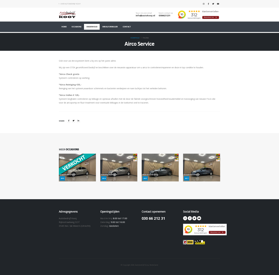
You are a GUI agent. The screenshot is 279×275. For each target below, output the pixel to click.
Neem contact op (166, 13)
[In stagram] (204, 4)
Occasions (76, 26)
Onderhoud (92, 26)
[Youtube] (218, 4)
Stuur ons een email (144, 13)
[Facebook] (208, 4)
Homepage (135, 38)
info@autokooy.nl (145, 15)
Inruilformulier (110, 26)
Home (64, 26)
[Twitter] (213, 4)
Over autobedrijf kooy (70, 4)
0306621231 (164, 15)
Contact (127, 26)
